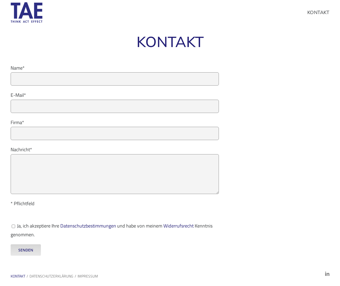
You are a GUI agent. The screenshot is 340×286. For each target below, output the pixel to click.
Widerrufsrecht (179, 225)
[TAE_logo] (26, 4)
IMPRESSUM (88, 276)
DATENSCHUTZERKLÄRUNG (51, 276)
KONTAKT (18, 276)
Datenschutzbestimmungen (88, 225)
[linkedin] (327, 274)
